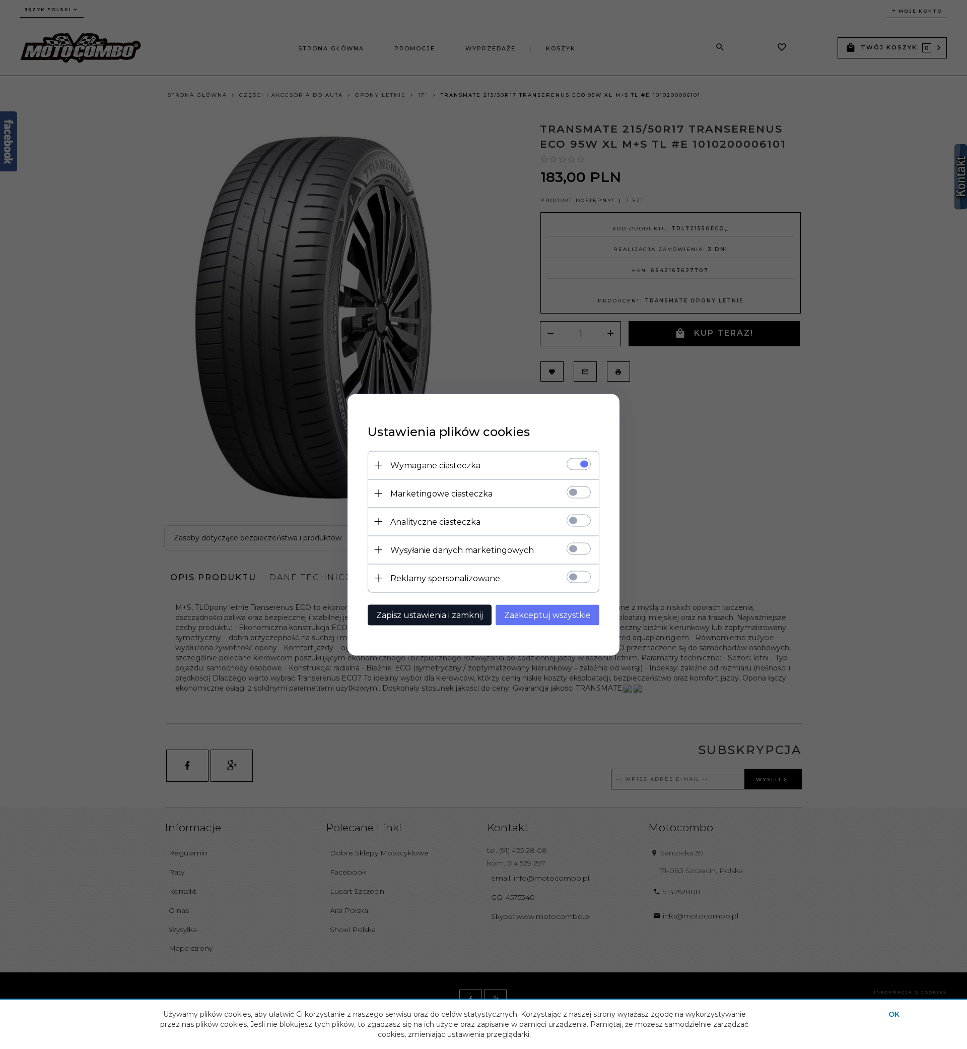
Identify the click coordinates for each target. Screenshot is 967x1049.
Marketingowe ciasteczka (441, 493)
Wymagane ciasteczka (435, 465)
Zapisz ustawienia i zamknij (429, 615)
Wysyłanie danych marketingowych (462, 549)
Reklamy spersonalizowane (445, 578)
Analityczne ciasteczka (435, 521)
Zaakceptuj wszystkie (547, 615)
